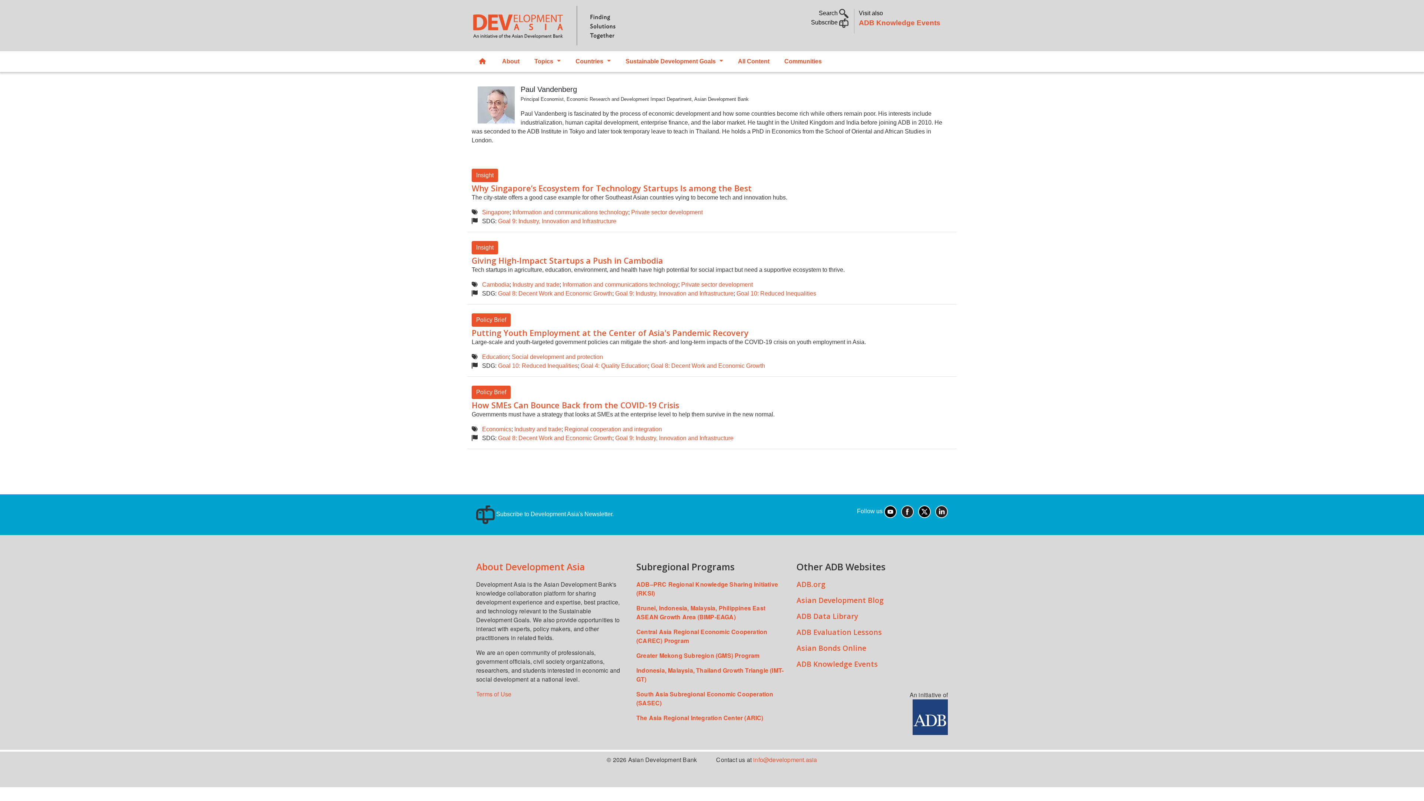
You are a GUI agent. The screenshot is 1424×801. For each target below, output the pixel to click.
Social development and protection (557, 357)
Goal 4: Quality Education (614, 366)
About (511, 61)
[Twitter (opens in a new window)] (924, 511)
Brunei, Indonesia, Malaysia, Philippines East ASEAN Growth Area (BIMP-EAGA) (700, 612)
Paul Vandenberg (549, 89)
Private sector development (667, 212)
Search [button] (829, 13)
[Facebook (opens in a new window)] (907, 511)
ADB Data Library (827, 616)
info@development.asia (785, 759)
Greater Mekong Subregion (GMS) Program (698, 655)
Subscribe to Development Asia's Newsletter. (554, 514)
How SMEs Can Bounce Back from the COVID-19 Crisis (575, 405)
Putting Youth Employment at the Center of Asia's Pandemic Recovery (610, 332)
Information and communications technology (570, 212)
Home (483, 61)
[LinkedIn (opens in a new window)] (941, 511)
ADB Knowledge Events (899, 23)
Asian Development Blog (840, 600)
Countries (589, 61)
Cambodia (496, 284)
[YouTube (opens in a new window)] (890, 511)
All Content (753, 61)
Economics (496, 429)
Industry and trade (536, 284)
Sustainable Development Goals (671, 61)
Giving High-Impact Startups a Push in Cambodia (567, 260)
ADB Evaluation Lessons (839, 632)
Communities (803, 61)
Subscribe (825, 22)
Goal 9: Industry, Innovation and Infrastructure (557, 221)
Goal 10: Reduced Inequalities (776, 293)
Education (495, 357)
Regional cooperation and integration (613, 429)
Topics (543, 61)
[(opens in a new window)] (930, 716)
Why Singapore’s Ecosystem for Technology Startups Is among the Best (612, 188)
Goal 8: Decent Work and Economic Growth (555, 293)
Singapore (496, 212)
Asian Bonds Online (831, 648)
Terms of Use (493, 694)
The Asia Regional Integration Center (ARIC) (700, 717)
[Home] (588, 25)
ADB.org (811, 584)
